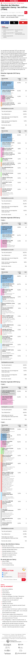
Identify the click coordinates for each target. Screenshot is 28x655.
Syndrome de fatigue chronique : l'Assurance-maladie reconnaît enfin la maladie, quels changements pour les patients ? (13, 598)
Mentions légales (5, 638)
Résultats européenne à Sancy (9, 553)
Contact (6, 635)
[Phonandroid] (20, 653)
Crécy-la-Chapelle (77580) (12, 17)
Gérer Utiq (24, 637)
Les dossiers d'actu (7, 576)
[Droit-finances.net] (20, 648)
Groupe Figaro (12, 638)
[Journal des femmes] (7, 645)
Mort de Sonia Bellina (7, 589)
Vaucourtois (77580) (11, 15)
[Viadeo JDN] (20, 650)
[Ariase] (7, 653)
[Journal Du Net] (7, 647)
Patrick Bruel (5, 591)
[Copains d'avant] (7, 650)
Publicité (24, 634)
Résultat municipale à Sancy (9, 555)
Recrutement (20, 635)
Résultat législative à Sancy (8, 551)
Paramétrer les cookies (16, 637)
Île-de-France (20, 3)
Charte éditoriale (18, 634)
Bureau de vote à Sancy (7, 546)
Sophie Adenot (6, 592)
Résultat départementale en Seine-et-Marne (13, 547)
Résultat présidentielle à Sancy (9, 549)
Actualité (5, 573)
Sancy (16, 32)
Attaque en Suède (6, 601)
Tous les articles (12, 635)
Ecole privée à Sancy (7, 563)
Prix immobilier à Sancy (8, 565)
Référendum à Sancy (7, 556)
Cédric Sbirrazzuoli (6, 594)
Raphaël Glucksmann (7, 603)
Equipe (12, 634)
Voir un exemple (22, 573)
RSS (16, 635)
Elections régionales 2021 (9, 3)
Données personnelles (6, 637)
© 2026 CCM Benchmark (21, 638)
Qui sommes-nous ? (6, 634)
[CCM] (20, 645)
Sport (4, 575)
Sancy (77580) (5, 561)
